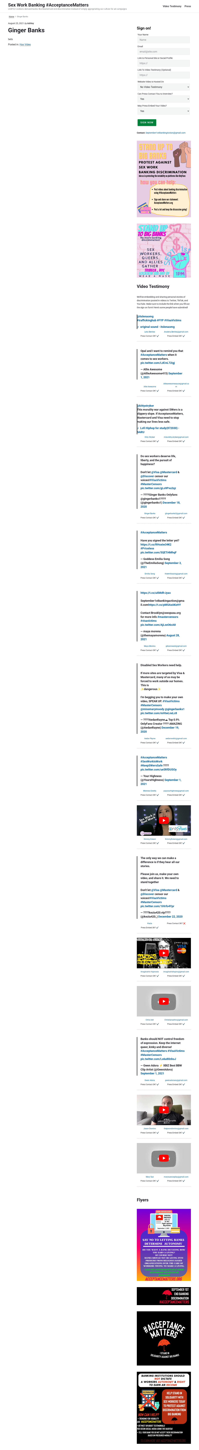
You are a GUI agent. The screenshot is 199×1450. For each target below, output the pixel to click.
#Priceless (147, 548)
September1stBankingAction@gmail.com (165, 133)
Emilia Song (150, 574)
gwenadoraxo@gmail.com (176, 1080)
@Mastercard (168, 472)
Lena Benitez (149, 332)
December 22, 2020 (170, 916)
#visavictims (149, 620)
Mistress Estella (149, 791)
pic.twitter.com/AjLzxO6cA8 (158, 624)
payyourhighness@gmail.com (176, 791)
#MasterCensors (151, 484)
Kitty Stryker (150, 437)
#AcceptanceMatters (154, 354)
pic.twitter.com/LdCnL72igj (158, 362)
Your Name (143, 34)
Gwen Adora (150, 1080)
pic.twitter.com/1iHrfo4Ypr (157, 906)
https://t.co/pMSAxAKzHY (164, 604)
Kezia (149, 923)
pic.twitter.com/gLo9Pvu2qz (158, 488)
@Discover (147, 476)
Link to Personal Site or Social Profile (155, 58)
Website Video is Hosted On (151, 81)
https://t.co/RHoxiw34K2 (156, 544)
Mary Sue (150, 1177)
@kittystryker (145, 405)
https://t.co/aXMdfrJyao (156, 592)
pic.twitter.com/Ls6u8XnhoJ (158, 1059)
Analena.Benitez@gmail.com (176, 332)
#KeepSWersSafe (152, 765)
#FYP (160, 320)
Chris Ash (150, 1020)
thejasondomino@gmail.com (176, 1128)
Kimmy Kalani (150, 839)
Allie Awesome (150, 387)
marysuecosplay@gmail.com (176, 1177)
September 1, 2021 (152, 1073)
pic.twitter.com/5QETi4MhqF (159, 552)
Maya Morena (149, 646)
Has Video (25, 44)
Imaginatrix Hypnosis (150, 972)
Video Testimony (172, 6)
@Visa (155, 472)
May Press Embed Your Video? (152, 106)
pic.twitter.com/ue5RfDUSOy (159, 769)
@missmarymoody (152, 709)
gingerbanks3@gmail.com (176, 513)
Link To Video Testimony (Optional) (154, 70)
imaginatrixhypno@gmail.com (176, 972)
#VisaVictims (172, 320)
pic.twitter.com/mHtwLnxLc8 (159, 713)
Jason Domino (149, 1128)
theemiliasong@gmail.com (176, 574)
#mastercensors (167, 616)
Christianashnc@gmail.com (176, 1020)
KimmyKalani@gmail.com (176, 839)
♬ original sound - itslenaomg (156, 326)
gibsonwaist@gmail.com (176, 646)
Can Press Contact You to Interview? (155, 94)
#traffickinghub (146, 320)
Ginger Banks (149, 513)
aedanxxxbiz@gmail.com (176, 738)
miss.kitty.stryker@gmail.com (176, 437)
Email (140, 46)
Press (188, 6)
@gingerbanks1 (175, 709)
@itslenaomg (145, 316)
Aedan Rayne (149, 738)
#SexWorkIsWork (151, 761)
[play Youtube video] (164, 820)
